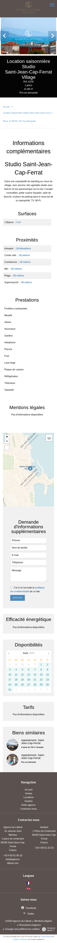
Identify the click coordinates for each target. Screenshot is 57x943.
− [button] (7, 441)
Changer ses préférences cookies (22, 929)
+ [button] (7, 437)
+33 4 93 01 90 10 (13, 855)
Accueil (6, 107)
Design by (51, 929)
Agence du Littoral (12, 827)
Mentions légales (43, 921)
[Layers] (49, 438)
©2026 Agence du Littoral (18, 921)
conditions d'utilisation (20, 939)
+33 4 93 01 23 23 (44, 848)
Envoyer (17, 598)
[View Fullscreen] (7, 447)
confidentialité (45, 936)
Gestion (44, 827)
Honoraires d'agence (30, 925)
